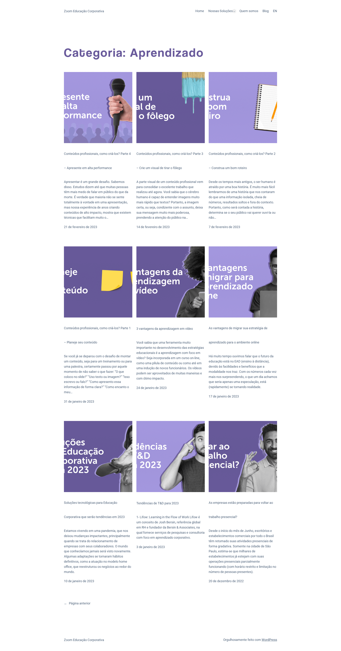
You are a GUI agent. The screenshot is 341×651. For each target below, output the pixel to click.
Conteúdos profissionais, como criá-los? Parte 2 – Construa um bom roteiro (242, 161)
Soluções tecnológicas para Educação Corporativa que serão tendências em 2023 (94, 510)
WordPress (269, 640)
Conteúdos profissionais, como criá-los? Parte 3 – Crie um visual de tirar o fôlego (169, 161)
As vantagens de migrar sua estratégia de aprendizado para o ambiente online (238, 335)
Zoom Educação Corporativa (84, 11)
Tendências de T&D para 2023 (157, 503)
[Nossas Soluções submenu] (234, 11)
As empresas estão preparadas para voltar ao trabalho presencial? (241, 510)
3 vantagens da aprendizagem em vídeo (164, 328)
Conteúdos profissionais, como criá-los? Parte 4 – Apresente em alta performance (97, 161)
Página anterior (77, 603)
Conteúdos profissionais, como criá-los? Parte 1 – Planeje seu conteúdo (97, 335)
